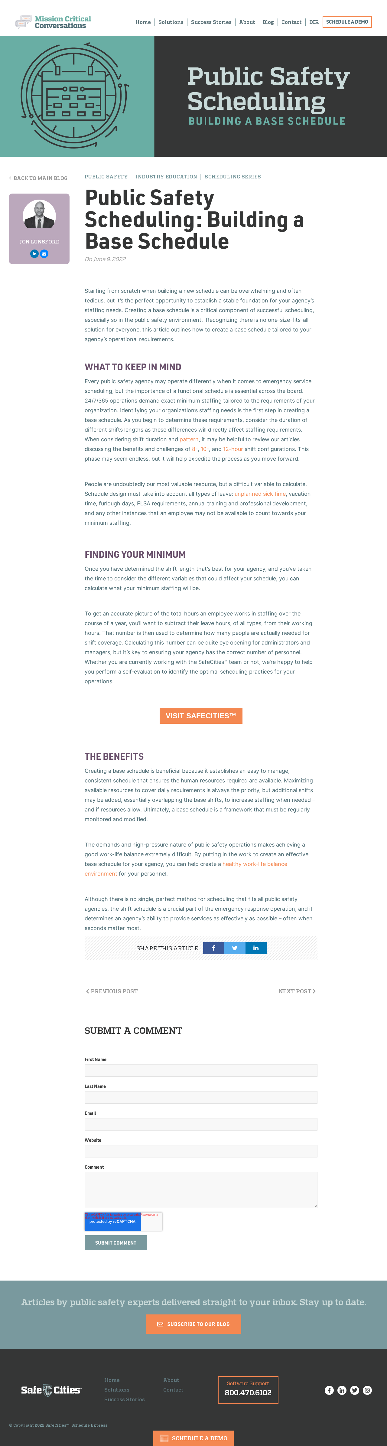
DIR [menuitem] (314, 22)
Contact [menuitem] (291, 22)
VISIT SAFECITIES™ (201, 716)
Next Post (294, 991)
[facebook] (213, 948)
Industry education (166, 177)
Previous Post (114, 991)
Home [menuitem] (143, 22)
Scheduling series (233, 177)
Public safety (106, 177)
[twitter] (235, 948)
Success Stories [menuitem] (211, 22)
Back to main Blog (39, 178)
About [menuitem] (247, 22)
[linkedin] (256, 948)
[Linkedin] (34, 254)
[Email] (44, 254)
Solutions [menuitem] (171, 22)
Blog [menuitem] (268, 22)
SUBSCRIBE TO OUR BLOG (198, 1324)
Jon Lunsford (40, 242)
